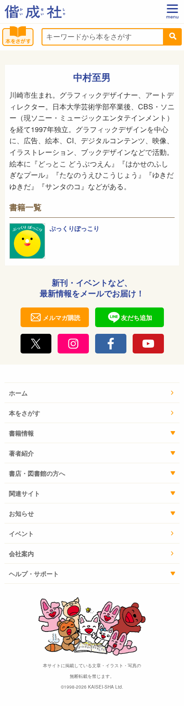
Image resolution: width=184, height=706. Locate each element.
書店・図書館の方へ (37, 473)
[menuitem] (92, 393)
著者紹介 (21, 453)
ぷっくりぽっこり (75, 228)
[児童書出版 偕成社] (34, 11)
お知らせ (21, 513)
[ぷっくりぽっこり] (27, 241)
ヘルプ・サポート (34, 573)
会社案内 (21, 553)
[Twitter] (36, 343)
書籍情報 (21, 432)
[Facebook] (110, 343)
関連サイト (24, 493)
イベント (21, 533)
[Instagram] (73, 343)
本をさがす (24, 412)
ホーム (18, 392)
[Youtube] (148, 343)
